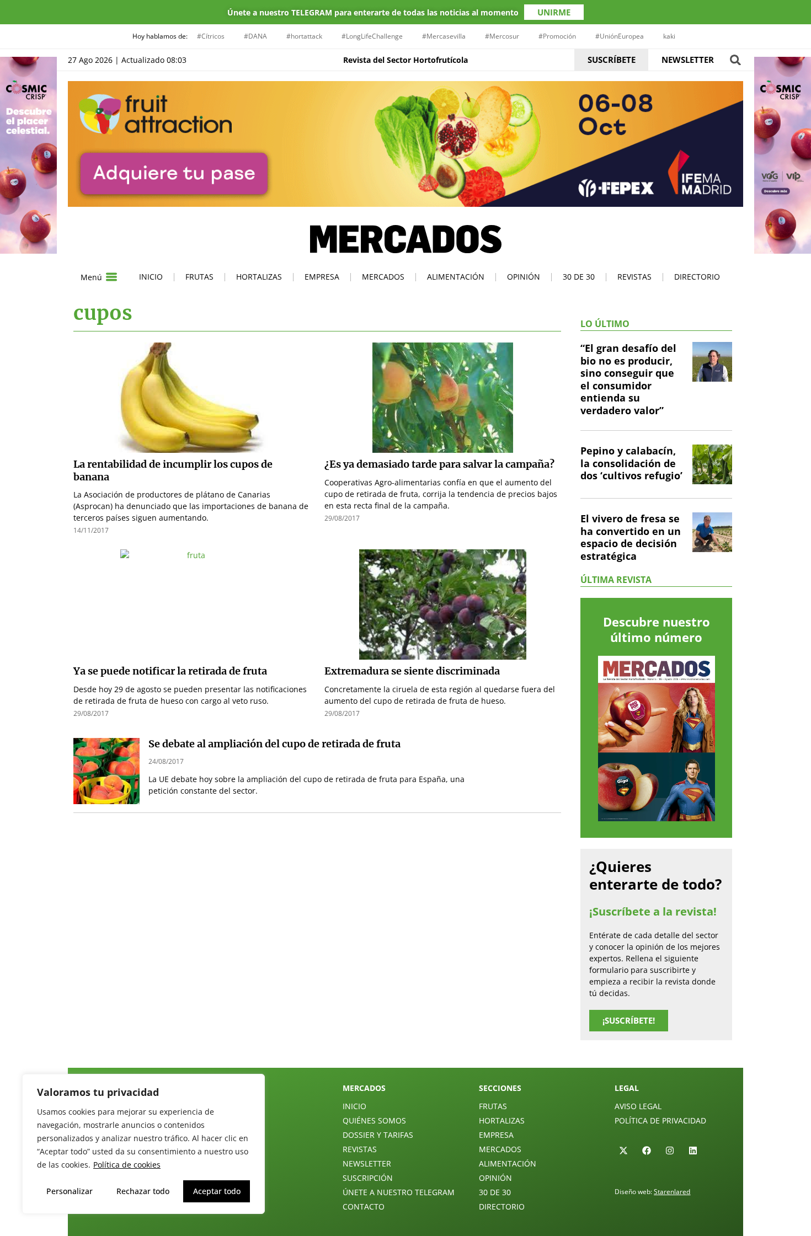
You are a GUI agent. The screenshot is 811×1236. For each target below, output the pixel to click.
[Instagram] (670, 1150)
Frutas (199, 276)
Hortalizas (259, 276)
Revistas (634, 276)
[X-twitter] (623, 1150)
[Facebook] (646, 1150)
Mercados (383, 276)
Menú (91, 277)
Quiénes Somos (374, 1120)
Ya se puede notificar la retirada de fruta (170, 671)
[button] (735, 60)
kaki (669, 36)
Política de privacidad (660, 1120)
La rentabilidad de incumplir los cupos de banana (173, 470)
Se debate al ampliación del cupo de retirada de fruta (274, 743)
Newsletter (367, 1163)
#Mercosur (502, 36)
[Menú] (111, 276)
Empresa (322, 276)
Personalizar (69, 1191)
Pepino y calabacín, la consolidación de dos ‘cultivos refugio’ (631, 463)
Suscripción (368, 1178)
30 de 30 (579, 276)
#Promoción (557, 36)
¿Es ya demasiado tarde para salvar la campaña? (439, 464)
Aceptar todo (217, 1191)
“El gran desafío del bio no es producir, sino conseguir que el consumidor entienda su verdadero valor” (628, 379)
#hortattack (304, 36)
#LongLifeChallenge (372, 36)
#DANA (255, 36)
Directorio (697, 276)
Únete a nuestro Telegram (399, 1192)
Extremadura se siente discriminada (412, 671)
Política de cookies (127, 1164)
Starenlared (672, 1191)
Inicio (151, 276)
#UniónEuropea (619, 36)
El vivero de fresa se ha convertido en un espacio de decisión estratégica (630, 537)
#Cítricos (211, 36)
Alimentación (455, 276)
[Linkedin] (693, 1150)
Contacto (364, 1206)
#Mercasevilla (444, 36)
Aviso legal (638, 1106)
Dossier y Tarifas (378, 1135)
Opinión (523, 276)
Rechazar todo (142, 1191)
